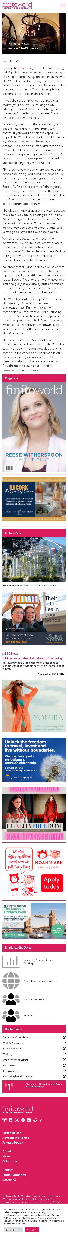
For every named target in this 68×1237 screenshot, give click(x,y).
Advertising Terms (15, 1138)
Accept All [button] (32, 1229)
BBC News (11, 653)
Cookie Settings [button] (14, 1229)
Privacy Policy (12, 1142)
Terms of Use (11, 1133)
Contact (7, 1170)
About (6, 1151)
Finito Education (14, 1175)
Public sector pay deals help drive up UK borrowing (32, 658)
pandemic (25, 68)
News (6, 1156)
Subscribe (9, 1161)
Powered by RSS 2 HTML (51, 674)
